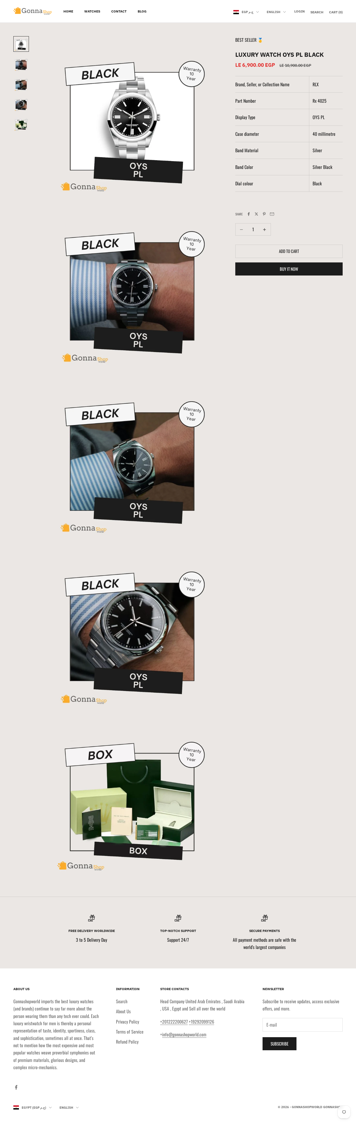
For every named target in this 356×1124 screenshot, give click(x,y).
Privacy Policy (127, 1021)
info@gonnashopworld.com (184, 1034)
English (273, 12)
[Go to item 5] (21, 124)
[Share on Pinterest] (264, 214)
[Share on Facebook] (248, 214)
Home (68, 11)
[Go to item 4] (21, 104)
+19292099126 (201, 1021)
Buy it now (289, 269)
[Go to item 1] (21, 44)
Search (121, 1001)
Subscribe (279, 1044)
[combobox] (328, 101)
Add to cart (289, 251)
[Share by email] (272, 214)
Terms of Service (130, 1031)
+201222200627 (174, 1021)
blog (142, 11)
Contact (119, 11)
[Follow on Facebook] (16, 1087)
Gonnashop (333, 1107)
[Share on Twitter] (256, 214)
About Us (123, 1011)
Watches (92, 11)
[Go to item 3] (21, 84)
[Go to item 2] (21, 64)
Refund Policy (127, 1041)
